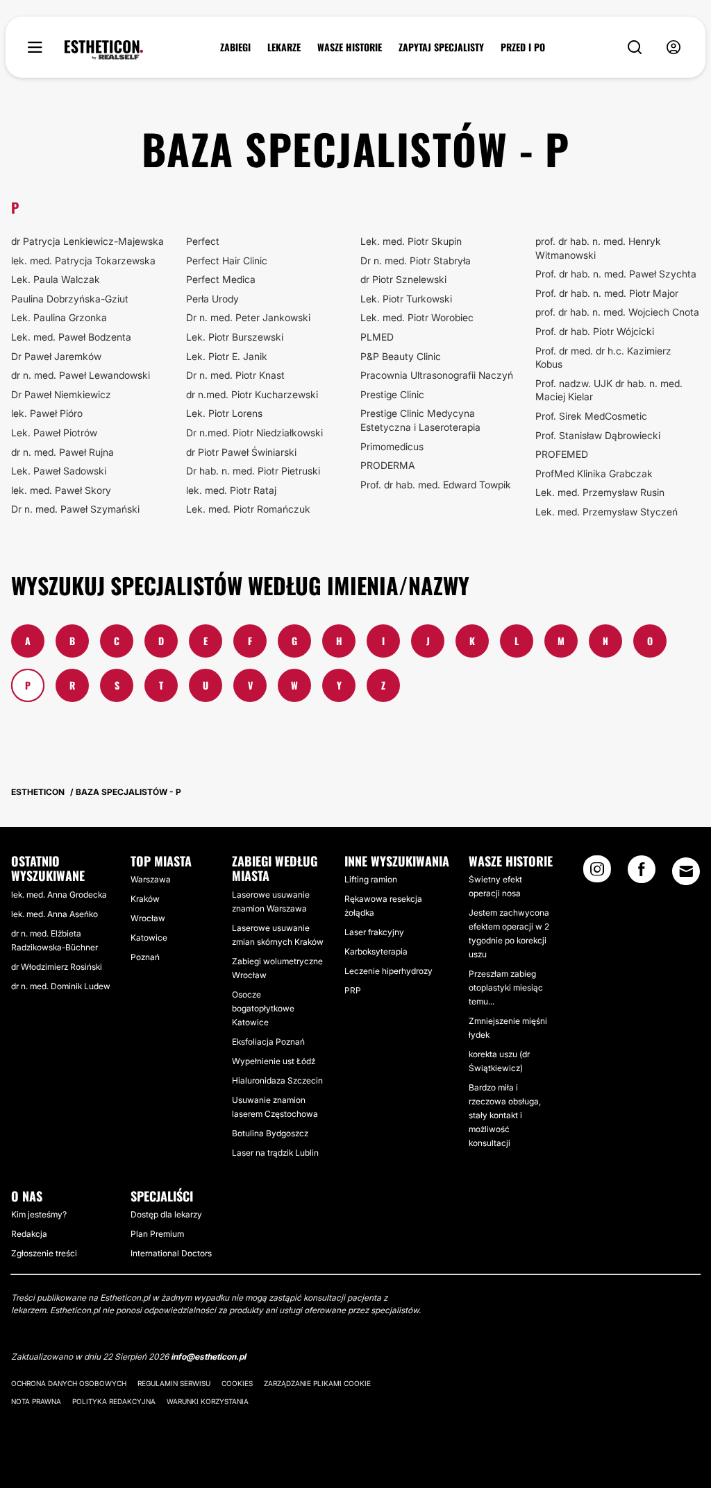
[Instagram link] (597, 873)
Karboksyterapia (376, 951)
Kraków (145, 898)
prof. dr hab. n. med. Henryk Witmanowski (598, 248)
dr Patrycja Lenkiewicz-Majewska (87, 241)
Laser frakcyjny (374, 932)
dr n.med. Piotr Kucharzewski (252, 394)
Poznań (145, 957)
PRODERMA (387, 465)
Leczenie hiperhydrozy (388, 971)
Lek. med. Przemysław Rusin (599, 492)
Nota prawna (36, 1401)
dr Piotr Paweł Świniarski (241, 452)
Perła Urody (212, 299)
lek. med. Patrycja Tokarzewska (83, 260)
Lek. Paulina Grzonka (59, 317)
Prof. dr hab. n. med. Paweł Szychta (615, 274)
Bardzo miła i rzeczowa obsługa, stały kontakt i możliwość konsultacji (505, 1115)
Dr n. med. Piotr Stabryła (415, 260)
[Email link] (686, 871)
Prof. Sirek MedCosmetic (591, 416)
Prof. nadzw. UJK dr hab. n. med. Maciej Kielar (609, 390)
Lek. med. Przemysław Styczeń (606, 512)
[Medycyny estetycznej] (104, 50)
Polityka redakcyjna (114, 1401)
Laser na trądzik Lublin (275, 1152)
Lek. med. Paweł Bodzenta (71, 337)
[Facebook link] (641, 873)
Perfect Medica (221, 279)
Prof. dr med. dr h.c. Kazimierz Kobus (603, 357)
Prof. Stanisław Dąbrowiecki (597, 435)
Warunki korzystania (208, 1401)
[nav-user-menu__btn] (673, 47)
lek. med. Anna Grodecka (59, 894)
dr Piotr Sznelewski (403, 279)
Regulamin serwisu (173, 1383)
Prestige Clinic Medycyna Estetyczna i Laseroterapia (420, 420)
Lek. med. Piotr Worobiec (417, 317)
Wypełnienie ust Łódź (273, 1061)
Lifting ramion (370, 879)
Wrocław (148, 918)
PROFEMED (561, 454)
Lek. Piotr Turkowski (406, 299)
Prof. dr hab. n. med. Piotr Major (606, 293)
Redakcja (29, 1234)
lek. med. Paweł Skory (61, 490)
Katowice (149, 937)
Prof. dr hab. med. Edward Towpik (435, 484)
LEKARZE (284, 47)
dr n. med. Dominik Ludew (60, 986)
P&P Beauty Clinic (400, 356)
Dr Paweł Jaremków (56, 356)
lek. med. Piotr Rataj (231, 490)
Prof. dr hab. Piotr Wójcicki (594, 331)
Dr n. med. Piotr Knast (235, 375)
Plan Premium (157, 1234)
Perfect (202, 241)
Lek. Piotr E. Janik (226, 356)
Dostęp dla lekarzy (166, 1214)
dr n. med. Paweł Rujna (62, 452)
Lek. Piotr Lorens (224, 413)
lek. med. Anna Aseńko (54, 914)
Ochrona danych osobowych (68, 1383)
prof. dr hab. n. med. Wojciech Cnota (617, 312)
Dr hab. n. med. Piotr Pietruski (253, 471)
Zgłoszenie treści (44, 1253)
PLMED (377, 337)
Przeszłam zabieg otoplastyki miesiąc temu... (506, 987)
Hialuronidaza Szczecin (277, 1080)
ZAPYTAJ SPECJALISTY (441, 47)
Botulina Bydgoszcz (270, 1133)
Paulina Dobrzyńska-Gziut (69, 299)
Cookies (237, 1383)
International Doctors (171, 1253)
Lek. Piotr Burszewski (234, 337)
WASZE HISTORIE (349, 47)
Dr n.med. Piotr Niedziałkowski (254, 432)
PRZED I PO (523, 47)
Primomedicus (392, 446)
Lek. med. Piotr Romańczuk (248, 509)
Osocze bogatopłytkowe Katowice (263, 1008)
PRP (352, 990)
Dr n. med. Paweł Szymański (75, 509)
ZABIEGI (235, 47)
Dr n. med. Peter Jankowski (248, 317)
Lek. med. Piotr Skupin (411, 241)
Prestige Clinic (392, 394)
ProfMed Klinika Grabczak (594, 473)
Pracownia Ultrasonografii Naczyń (436, 375)
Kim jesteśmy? (39, 1214)
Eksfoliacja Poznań (268, 1041)
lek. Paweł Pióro (47, 413)
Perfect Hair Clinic (226, 260)
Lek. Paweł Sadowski (58, 471)
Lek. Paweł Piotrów (54, 432)
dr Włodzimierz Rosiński (56, 966)
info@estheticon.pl (208, 1356)
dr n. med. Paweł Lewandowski (80, 375)
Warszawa (151, 879)
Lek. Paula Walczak (55, 279)
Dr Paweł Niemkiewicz (61, 394)
